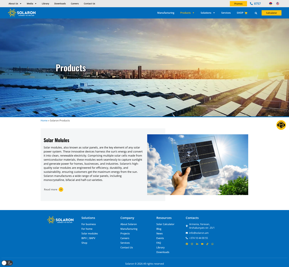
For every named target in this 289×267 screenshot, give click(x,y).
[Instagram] (192, 244)
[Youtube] (202, 244)
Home (44, 120)
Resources (164, 218)
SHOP (240, 12)
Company (127, 218)
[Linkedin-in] (197, 244)
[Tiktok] (207, 244)
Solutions (206, 12)
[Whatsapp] (212, 244)
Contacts (192, 218)
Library (45, 3)
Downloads (60, 3)
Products (185, 12)
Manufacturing (165, 12)
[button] (7, 262)
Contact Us (89, 3)
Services (226, 12)
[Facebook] (187, 244)
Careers (75, 3)
